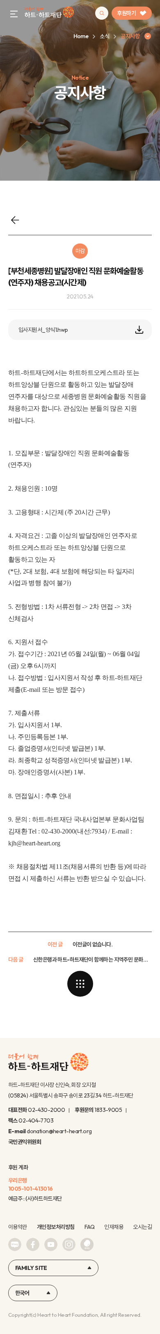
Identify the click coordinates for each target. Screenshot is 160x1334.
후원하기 (126, 13)
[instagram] (68, 1244)
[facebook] (32, 1244)
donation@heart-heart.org (59, 1131)
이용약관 (17, 1227)
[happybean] (87, 1244)
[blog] (14, 1244)
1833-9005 (108, 1110)
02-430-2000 (46, 1110)
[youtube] (50, 1244)
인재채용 (113, 1227)
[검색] (101, 13)
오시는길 (142, 1227)
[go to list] (80, 984)
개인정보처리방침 (56, 1227)
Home (81, 36)
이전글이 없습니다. (92, 944)
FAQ (89, 1227)
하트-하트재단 (49, 13)
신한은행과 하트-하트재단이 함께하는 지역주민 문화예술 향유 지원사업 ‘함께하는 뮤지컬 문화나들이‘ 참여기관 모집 (92, 959)
